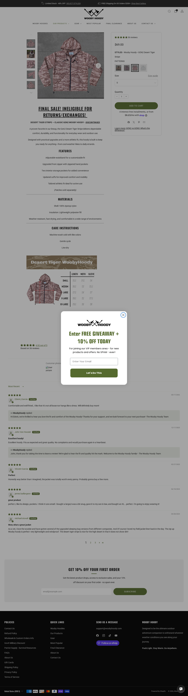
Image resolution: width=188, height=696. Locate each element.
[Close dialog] (123, 315)
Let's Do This (94, 373)
